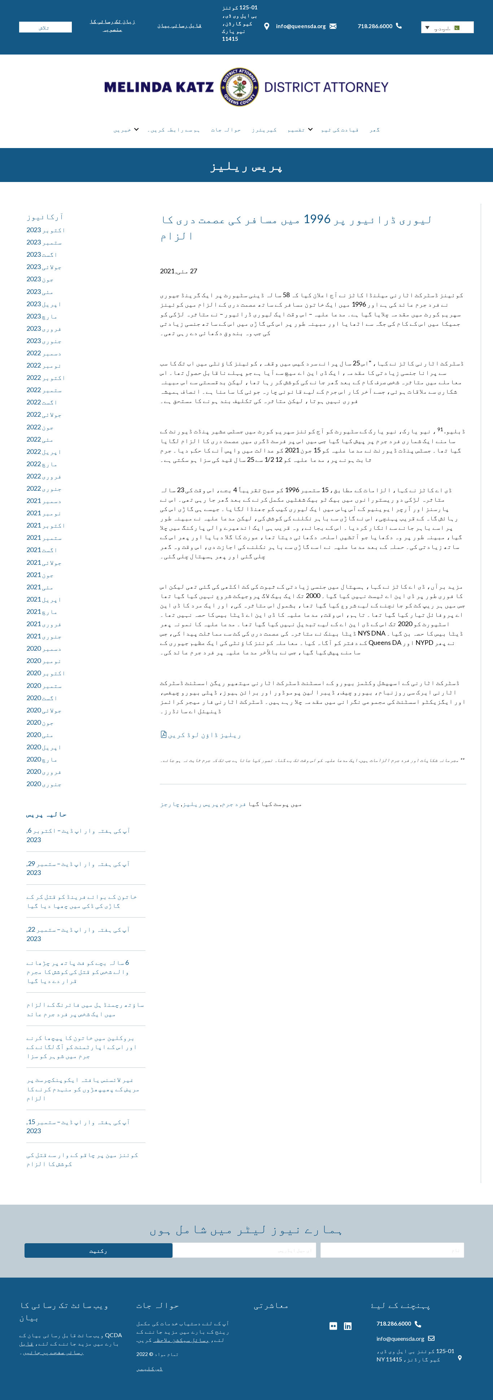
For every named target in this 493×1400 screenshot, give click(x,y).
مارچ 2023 (42, 316)
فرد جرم (234, 803)
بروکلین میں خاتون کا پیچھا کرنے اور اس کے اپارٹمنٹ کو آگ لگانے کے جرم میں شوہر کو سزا (81, 1046)
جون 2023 (40, 279)
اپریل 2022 (44, 451)
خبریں (122, 129)
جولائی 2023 (44, 266)
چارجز (170, 803)
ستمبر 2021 (44, 537)
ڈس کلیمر (149, 1368)
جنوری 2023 (44, 340)
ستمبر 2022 (44, 390)
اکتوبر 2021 (46, 525)
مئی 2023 (40, 291)
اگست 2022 (42, 402)
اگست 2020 (42, 698)
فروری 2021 (44, 624)
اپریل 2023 (44, 304)
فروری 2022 (44, 476)
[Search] (24, 27)
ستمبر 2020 (44, 685)
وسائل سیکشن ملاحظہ (181, 1339)
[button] (447, 27)
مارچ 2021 (42, 611)
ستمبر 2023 (44, 242)
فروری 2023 (44, 328)
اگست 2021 (42, 550)
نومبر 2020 (44, 660)
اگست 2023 (42, 254)
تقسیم (296, 129)
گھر (374, 129)
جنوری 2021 (44, 636)
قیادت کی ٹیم (340, 129)
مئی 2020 (40, 734)
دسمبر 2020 (44, 648)
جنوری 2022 (44, 488)
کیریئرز (264, 129)
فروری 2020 (44, 771)
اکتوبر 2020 (46, 673)
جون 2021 (40, 574)
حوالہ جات (226, 129)
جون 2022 (40, 427)
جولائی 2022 (44, 414)
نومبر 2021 (44, 513)
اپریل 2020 (44, 747)
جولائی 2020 (44, 710)
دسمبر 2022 (44, 353)
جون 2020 (40, 722)
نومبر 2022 (44, 365)
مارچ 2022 (42, 464)
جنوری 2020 (44, 784)
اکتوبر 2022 (46, 377)
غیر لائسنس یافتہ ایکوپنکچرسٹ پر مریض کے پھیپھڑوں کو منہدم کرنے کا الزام (83, 1088)
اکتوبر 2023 (46, 230)
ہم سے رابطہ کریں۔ (174, 129)
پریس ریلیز (200, 803)
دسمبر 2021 (44, 500)
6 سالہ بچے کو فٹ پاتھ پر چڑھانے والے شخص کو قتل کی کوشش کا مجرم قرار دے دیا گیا (77, 971)
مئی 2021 (40, 587)
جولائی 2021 (44, 562)
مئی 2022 (40, 439)
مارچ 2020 (42, 759)
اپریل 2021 (44, 599)
